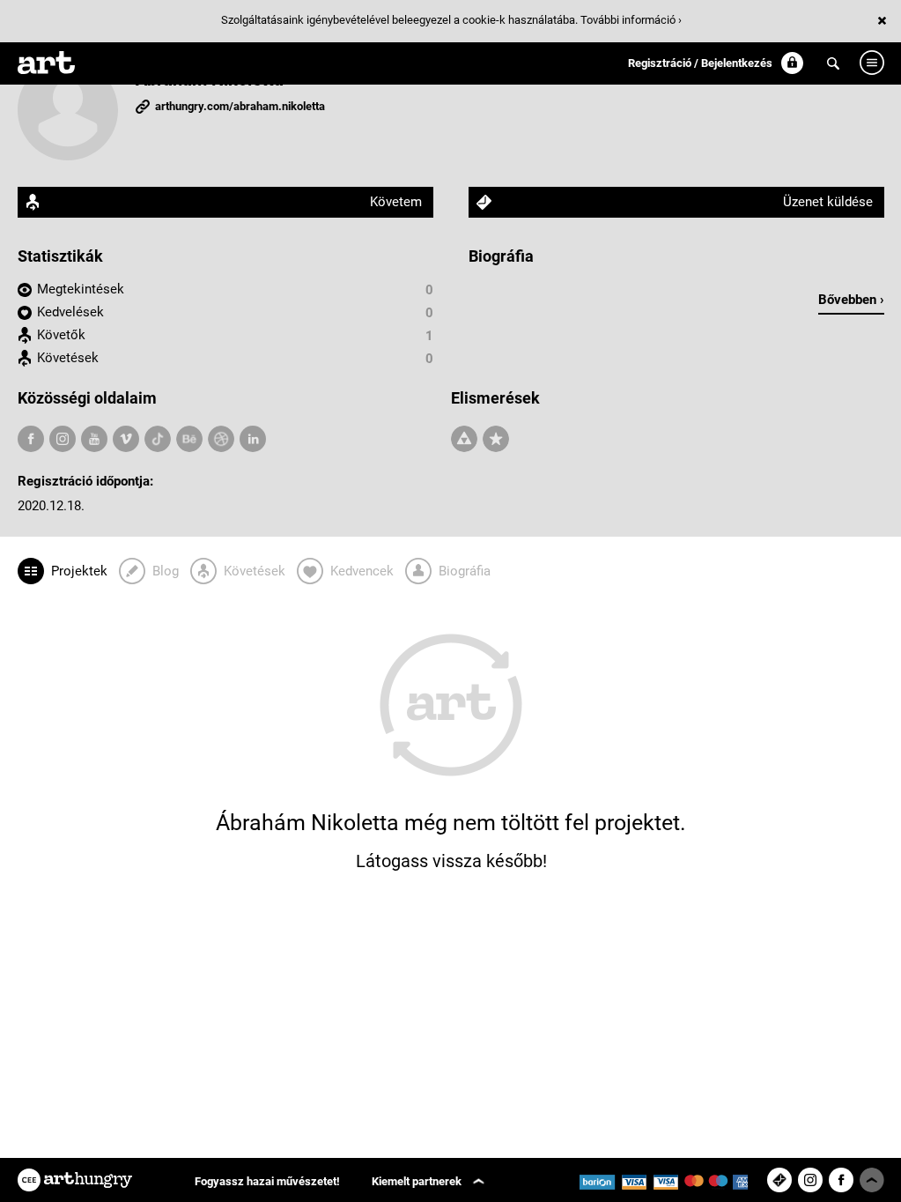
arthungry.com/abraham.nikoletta (240, 106)
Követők (61, 335)
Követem (396, 202)
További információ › (631, 19)
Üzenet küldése (828, 202)
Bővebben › (851, 300)
